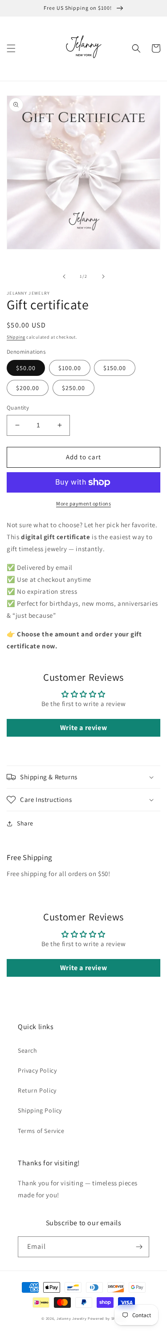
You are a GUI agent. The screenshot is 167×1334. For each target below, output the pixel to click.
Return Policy (37, 1090)
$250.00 (73, 388)
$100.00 (69, 368)
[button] (11, 48)
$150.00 (114, 368)
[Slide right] (103, 276)
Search (27, 1050)
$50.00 (26, 368)
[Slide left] (64, 276)
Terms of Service (41, 1131)
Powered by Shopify (107, 1318)
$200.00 (27, 388)
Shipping (16, 337)
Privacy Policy (37, 1070)
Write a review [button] (83, 727)
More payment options (83, 503)
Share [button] (25, 823)
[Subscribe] (139, 1246)
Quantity (18, 407)
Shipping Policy (40, 1110)
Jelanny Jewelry (72, 1318)
